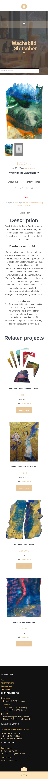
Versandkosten (30, 168)
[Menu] (24, 6)
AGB (2, 680)
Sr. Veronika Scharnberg (33, 203)
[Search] (42, 70)
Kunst (15, 203)
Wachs (19, 205)
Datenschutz (6, 686)
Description (25, 213)
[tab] (25, 213)
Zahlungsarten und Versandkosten (15, 729)
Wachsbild (27, 205)
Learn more (24, 410)
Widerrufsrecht (7, 683)
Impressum (5, 689)
